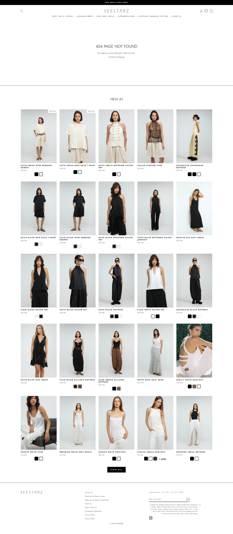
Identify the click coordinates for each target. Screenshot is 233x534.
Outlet (54, 16)
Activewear (143, 16)
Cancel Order (90, 518)
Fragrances (154, 16)
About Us (88, 503)
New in (61, 16)
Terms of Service (91, 507)
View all (116, 469)
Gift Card (164, 16)
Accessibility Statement (93, 511)
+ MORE (162, 459)
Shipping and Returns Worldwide (97, 500)
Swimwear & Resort (85, 16)
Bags (105, 16)
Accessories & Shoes (126, 16)
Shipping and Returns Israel (95, 496)
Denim (99, 16)
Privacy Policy (90, 515)
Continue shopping (116, 57)
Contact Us (176, 16)
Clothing (69, 16)
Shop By (111, 16)
